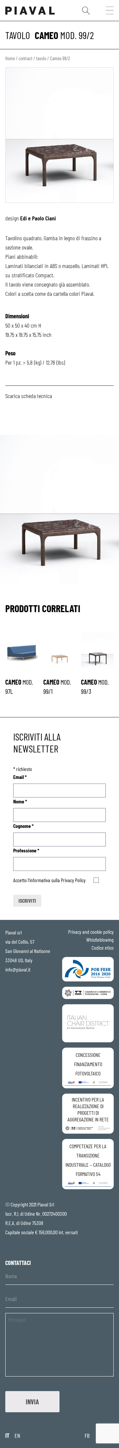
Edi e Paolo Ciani (38, 218)
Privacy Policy (73, 880)
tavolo (17, 35)
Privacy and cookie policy (91, 931)
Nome (20, 801)
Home (10, 58)
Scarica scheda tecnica (28, 395)
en (17, 1435)
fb (87, 1435)
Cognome (23, 826)
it (7, 1435)
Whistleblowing (100, 939)
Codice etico (103, 947)
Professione (26, 850)
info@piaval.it (17, 969)
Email (20, 777)
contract (25, 58)
